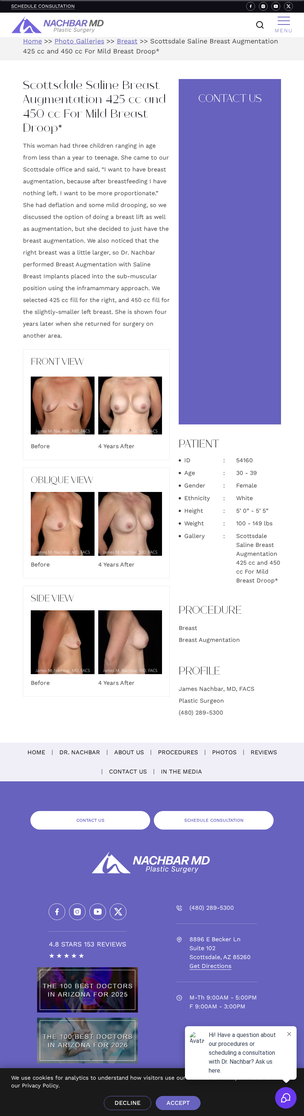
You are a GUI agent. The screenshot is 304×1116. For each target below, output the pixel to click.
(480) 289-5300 (201, 712)
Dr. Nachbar (79, 752)
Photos (224, 752)
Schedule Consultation (43, 6)
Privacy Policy (40, 1085)
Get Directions (210, 965)
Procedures (178, 752)
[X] (288, 6)
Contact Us (128, 771)
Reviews (264, 752)
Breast (127, 41)
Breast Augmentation (209, 639)
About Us (129, 752)
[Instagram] (263, 6)
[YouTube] (275, 6)
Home (32, 41)
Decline (128, 1102)
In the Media (181, 771)
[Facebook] (250, 6)
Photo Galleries (79, 41)
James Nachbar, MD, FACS (216, 688)
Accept (178, 1102)
